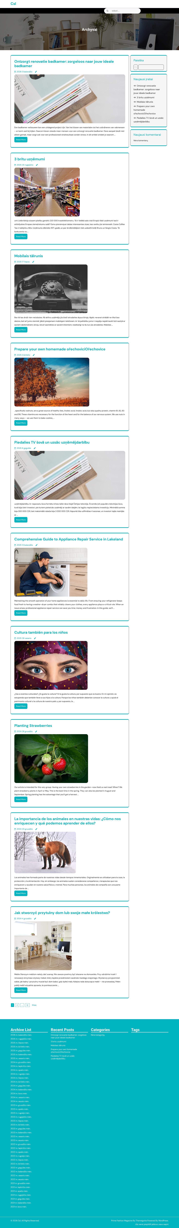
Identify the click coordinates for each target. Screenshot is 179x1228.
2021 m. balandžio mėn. (21, 1203)
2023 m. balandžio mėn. (21, 1132)
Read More (21, 139)
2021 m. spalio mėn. (19, 1191)
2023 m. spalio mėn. (19, 1109)
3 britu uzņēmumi (29, 159)
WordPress (163, 1220)
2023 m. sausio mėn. (20, 1140)
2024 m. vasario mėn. (20, 1097)
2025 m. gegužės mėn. (20, 1050)
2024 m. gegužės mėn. (20, 1085)
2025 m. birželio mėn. (20, 1046)
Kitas (34, 1005)
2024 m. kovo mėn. (19, 1093)
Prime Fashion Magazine (121, 1220)
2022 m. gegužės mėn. (20, 1167)
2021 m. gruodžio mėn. (20, 1183)
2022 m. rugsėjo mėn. (20, 1156)
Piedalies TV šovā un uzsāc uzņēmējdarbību (52, 442)
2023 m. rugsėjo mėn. (20, 1113)
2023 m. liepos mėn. (19, 1121)
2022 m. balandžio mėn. (21, 1171)
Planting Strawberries (33, 725)
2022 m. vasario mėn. (20, 1175)
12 (27, 1005)
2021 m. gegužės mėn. (20, 1199)
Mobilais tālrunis (28, 256)
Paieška (139, 60)
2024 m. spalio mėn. (19, 1070)
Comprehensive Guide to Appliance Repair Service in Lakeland (68, 539)
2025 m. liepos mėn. (19, 1042)
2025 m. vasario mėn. (20, 1058)
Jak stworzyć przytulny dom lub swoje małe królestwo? (62, 912)
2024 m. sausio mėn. (20, 1101)
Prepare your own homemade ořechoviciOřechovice (59, 349)
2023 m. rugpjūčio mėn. (21, 1117)
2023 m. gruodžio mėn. (21, 1105)
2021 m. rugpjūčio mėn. (21, 1195)
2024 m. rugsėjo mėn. (20, 1074)
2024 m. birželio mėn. (20, 1082)
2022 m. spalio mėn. (19, 1152)
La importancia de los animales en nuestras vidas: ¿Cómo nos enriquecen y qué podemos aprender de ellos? (67, 821)
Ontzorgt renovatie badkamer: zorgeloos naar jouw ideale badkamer (64, 63)
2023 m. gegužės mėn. (20, 1128)
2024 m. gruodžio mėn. (21, 1062)
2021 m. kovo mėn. (19, 1206)
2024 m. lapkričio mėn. (21, 1066)
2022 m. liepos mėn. (19, 1160)
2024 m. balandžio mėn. (21, 1089)
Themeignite (141, 1220)
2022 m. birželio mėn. (20, 1163)
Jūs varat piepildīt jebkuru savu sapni (151, 1224)
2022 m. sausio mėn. (20, 1179)
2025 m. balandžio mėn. (21, 1054)
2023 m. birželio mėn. (20, 1124)
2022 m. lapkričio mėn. (21, 1148)
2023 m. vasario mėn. (20, 1136)
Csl (13, 3)
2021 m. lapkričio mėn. (20, 1187)
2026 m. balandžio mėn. (21, 1035)
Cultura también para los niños (41, 632)
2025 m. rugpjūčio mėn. (21, 1039)
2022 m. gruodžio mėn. (21, 1144)
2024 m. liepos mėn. (19, 1078)
